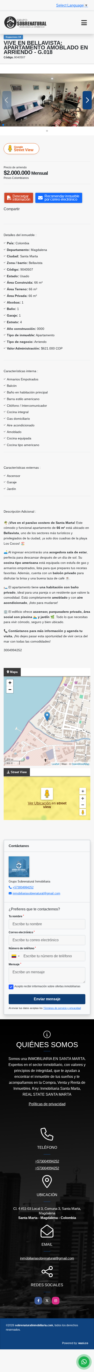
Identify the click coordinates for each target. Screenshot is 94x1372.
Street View (23, 148)
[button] (3, 125)
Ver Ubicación (40, 803)
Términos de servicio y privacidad (62, 1008)
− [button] (9, 689)
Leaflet (55, 764)
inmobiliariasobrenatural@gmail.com (36, 893)
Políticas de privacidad (47, 1104)
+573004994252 (23, 887)
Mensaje (15, 964)
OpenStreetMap (80, 764)
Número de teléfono (22, 948)
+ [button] (9, 683)
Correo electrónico (22, 932)
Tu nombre (16, 916)
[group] (47, 100)
